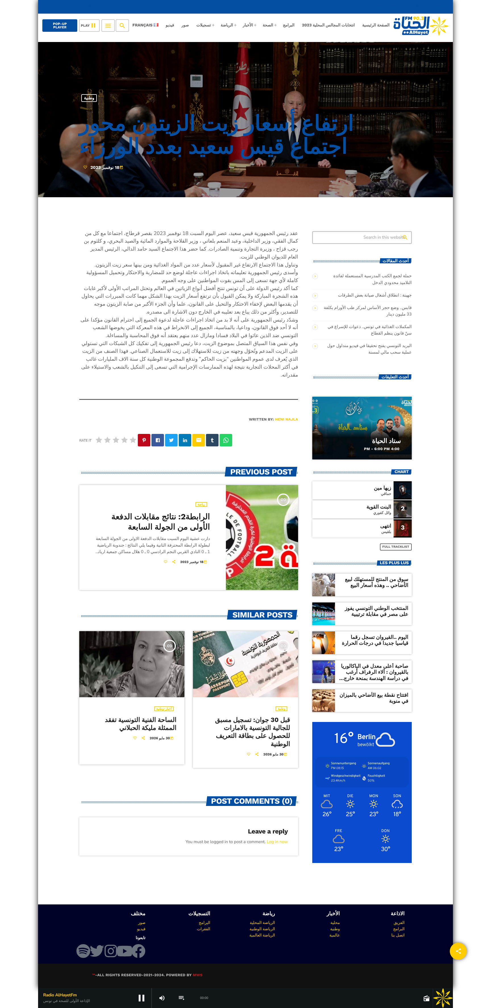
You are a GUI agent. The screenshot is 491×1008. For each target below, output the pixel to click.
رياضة (201, 504)
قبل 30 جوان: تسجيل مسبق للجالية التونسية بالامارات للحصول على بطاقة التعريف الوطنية (252, 732)
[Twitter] (97, 951)
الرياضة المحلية (262, 922)
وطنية (89, 97)
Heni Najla (286, 419)
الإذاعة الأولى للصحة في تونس (411, 6)
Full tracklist (395, 547)
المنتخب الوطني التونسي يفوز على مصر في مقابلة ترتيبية (376, 611)
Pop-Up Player (60, 25)
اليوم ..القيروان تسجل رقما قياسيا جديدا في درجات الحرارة (375, 640)
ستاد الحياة (386, 441)
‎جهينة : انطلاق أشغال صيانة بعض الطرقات (375, 295)
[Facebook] (138, 951)
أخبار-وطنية (164, 709)
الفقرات (203, 929)
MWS (197, 975)
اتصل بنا (398, 935)
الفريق (399, 922)
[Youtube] (124, 951)
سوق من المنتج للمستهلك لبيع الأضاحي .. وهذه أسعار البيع (376, 582)
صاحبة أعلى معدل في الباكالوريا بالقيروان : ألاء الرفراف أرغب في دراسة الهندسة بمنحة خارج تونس (374, 675)
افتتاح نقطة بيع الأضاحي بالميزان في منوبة (374, 698)
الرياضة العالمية (262, 935)
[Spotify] (83, 951)
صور (141, 922)
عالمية (334, 935)
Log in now (277, 842)
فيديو (141, 929)
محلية (335, 922)
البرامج (399, 929)
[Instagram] (111, 951)
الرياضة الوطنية (262, 929)
